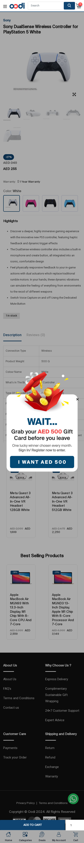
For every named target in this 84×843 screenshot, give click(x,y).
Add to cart (32, 825)
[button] (77, 399)
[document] (42, 421)
